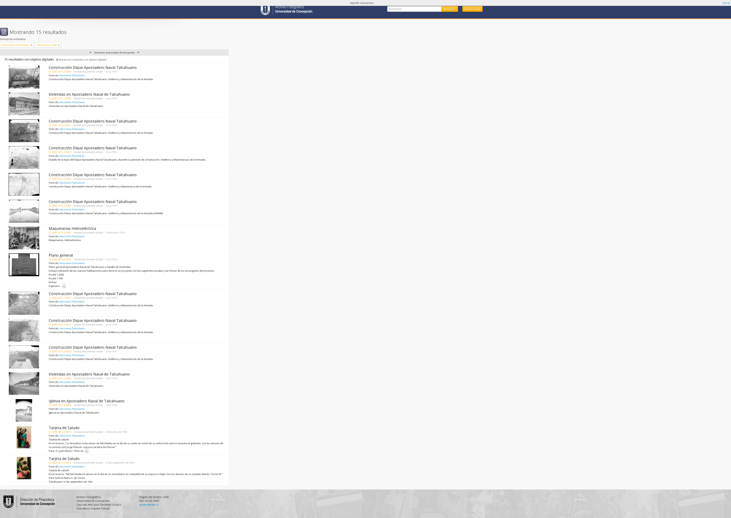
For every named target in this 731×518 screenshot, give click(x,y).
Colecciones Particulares (71, 75)
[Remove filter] (31, 45)
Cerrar (726, 3)
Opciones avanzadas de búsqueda (114, 52)
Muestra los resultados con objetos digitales (82, 59)
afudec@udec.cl (149, 504)
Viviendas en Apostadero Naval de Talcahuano (89, 94)
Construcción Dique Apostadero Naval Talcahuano (93, 67)
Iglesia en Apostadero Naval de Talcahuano (86, 400)
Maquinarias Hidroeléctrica (72, 228)
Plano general (61, 255)
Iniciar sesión (472, 9)
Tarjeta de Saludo (64, 427)
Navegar (449, 9)
